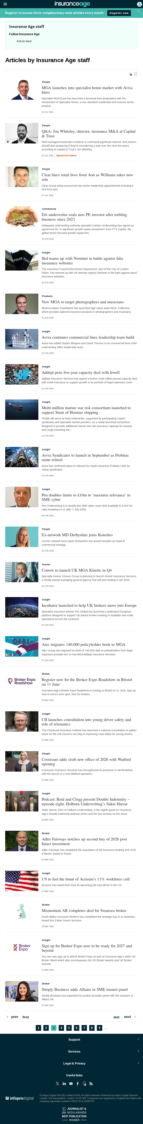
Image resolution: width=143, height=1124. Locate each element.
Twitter (57, 1083)
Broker (46, 674)
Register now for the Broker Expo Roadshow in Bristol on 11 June (87, 681)
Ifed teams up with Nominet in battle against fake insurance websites (82, 260)
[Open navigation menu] (3, 4)
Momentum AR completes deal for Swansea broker (84, 910)
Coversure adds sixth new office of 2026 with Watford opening (86, 761)
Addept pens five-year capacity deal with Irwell (81, 372)
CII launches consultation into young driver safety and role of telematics (86, 721)
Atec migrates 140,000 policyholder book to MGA (83, 644)
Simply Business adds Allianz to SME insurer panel (85, 989)
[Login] (139, 4)
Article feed (24, 41)
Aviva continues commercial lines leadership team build (88, 337)
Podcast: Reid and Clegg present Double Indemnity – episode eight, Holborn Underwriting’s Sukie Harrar (86, 801)
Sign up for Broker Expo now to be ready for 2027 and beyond (87, 947)
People (46, 82)
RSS (91, 1083)
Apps (84, 1083)
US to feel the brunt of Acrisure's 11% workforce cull (86, 879)
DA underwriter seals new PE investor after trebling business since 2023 (84, 216)
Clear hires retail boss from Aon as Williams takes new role (87, 176)
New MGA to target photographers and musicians (83, 301)
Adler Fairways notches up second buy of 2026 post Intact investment (84, 841)
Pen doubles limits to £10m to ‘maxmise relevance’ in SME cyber (86, 497)
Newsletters (71, 1083)
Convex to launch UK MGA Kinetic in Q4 (77, 570)
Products (47, 296)
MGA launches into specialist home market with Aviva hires (87, 89)
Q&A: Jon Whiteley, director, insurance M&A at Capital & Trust (89, 133)
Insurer (46, 564)
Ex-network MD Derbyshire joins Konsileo (77, 534)
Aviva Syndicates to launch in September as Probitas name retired (85, 457)
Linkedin (64, 1083)
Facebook (77, 1083)
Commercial (49, 209)
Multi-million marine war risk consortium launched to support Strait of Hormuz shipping (86, 409)
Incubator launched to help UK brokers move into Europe (89, 605)
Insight (46, 252)
